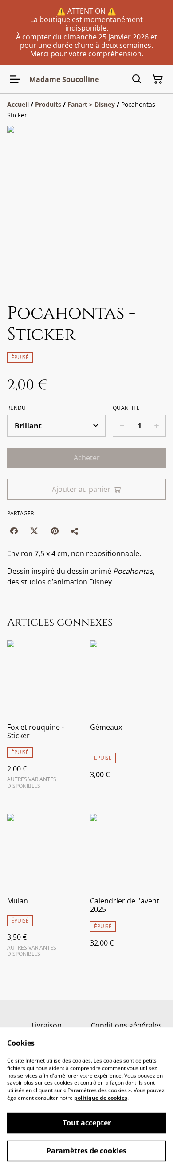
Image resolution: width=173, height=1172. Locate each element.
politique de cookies (100, 1098)
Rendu (16, 408)
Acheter (87, 458)
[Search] (136, 79)
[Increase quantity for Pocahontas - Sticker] (157, 426)
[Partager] (75, 530)
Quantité (126, 408)
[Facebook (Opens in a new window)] (13, 530)
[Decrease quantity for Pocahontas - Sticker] (122, 426)
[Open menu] (15, 79)
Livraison (46, 1025)
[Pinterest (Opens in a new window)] (54, 530)
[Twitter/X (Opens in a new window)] (34, 530)
